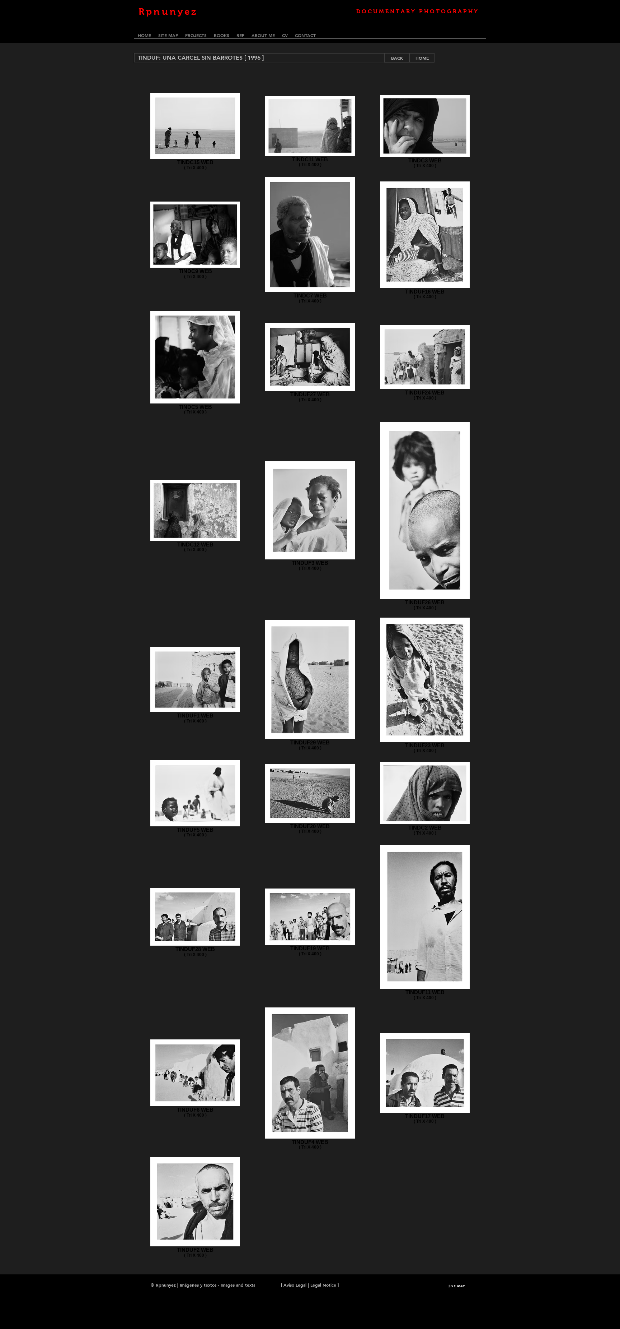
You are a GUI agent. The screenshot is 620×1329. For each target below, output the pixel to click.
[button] (259, 58)
